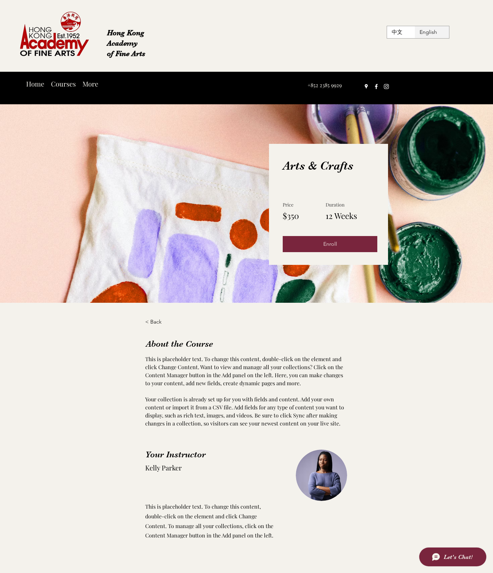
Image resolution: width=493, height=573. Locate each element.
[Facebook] (376, 86)
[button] (330, 244)
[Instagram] (386, 86)
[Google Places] (366, 86)
